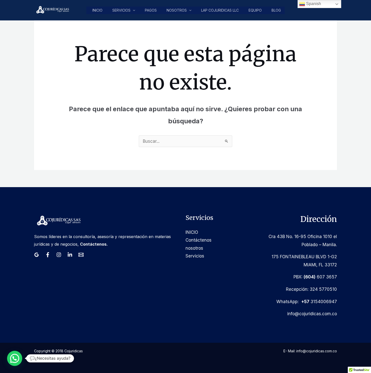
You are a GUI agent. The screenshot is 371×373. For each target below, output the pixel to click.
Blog (276, 10)
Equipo (255, 10)
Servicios (121, 10)
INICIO (192, 232)
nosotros (177, 10)
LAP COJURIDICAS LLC (220, 10)
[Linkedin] (69, 254)
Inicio (97, 10)
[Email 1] (81, 254)
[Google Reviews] (36, 254)
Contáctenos (198, 240)
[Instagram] (58, 254)
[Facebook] (47, 254)
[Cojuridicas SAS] (52, 9)
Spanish (313, 4)
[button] (132, 10)
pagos (151, 10)
